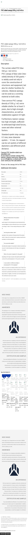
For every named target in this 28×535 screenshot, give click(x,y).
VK (7, 55)
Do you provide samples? (9, 243)
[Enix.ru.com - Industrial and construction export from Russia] (7, 3)
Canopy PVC (16, 53)
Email (4, 55)
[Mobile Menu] (23, 3)
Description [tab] (5, 57)
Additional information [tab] (7, 59)
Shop (7, 8)
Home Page (3, 8)
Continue (8, 533)
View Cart (3, 533)
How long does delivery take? (10, 232)
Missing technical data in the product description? (11, 218)
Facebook (2, 55)
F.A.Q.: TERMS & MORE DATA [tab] (8, 60)
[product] (4, 380)
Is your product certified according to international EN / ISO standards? (11, 264)
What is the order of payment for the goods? (13, 254)
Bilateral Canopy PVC (10, 53)
